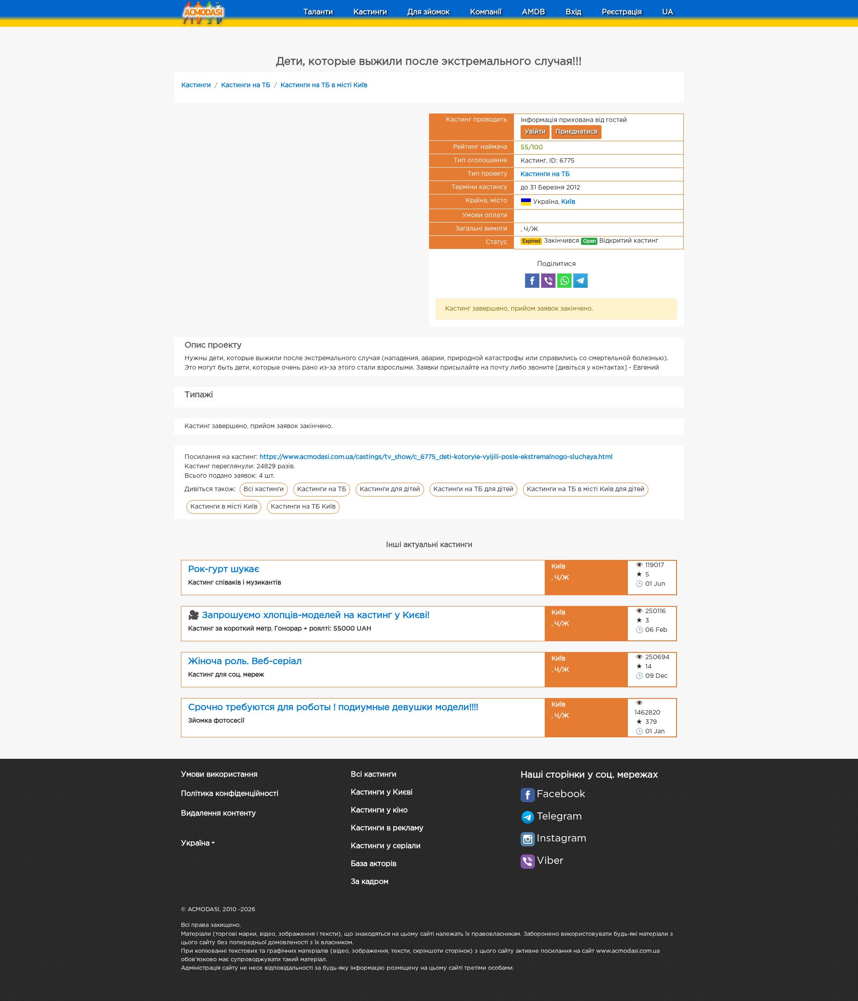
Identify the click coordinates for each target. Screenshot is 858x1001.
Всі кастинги (264, 489)
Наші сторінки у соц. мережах (589, 775)
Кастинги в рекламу (387, 828)
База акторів (373, 864)
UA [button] (667, 12)
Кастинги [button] (370, 12)
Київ (568, 201)
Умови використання (219, 774)
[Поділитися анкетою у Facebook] (532, 280)
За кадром (369, 882)
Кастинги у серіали (386, 846)
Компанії (485, 12)
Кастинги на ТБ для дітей (473, 489)
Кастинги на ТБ (245, 85)
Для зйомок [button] (429, 12)
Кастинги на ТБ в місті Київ (324, 85)
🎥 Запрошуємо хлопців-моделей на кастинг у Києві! (308, 615)
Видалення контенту (218, 813)
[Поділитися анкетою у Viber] (548, 280)
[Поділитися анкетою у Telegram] (580, 280)
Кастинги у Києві (381, 792)
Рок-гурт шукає (223, 569)
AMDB (533, 12)
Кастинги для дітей (390, 489)
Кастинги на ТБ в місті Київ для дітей (585, 489)
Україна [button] (195, 843)
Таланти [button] (318, 12)
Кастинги (196, 85)
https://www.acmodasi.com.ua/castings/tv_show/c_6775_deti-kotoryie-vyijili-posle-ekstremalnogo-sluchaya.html (436, 457)
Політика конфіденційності (229, 794)
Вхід (573, 12)
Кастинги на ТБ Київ (303, 506)
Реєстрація (622, 12)
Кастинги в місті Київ (223, 506)
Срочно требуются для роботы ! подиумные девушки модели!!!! (333, 707)
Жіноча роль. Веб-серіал (245, 661)
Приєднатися (576, 132)
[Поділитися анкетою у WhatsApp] (564, 280)
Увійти (535, 132)
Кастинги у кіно (379, 810)
